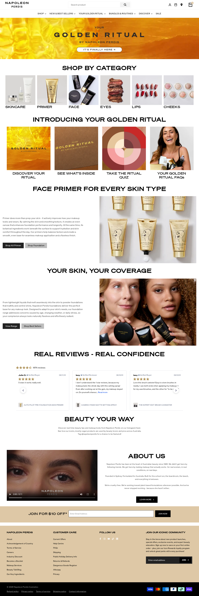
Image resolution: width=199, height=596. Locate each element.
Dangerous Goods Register (65, 565)
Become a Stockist (15, 561)
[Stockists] (181, 4)
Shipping (57, 552)
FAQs (55, 547)
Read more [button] (45, 392)
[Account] (170, 5)
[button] (23, 390)
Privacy (56, 574)
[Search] (125, 4)
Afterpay (57, 569)
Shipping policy (59, 591)
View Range (11, 326)
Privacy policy (27, 591)
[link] (42, 405)
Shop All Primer (13, 245)
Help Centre (58, 543)
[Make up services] (175, 4)
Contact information (77, 591)
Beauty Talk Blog (14, 569)
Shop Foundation (36, 245)
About (9, 539)
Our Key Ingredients (15, 574)
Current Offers (59, 539)
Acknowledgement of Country (20, 543)
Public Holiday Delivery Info (65, 556)
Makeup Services (14, 565)
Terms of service (43, 591)
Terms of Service (14, 547)
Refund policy (13, 591)
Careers (10, 552)
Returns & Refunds (61, 561)
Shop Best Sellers (32, 326)
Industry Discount (14, 556)
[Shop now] (99, 38)
